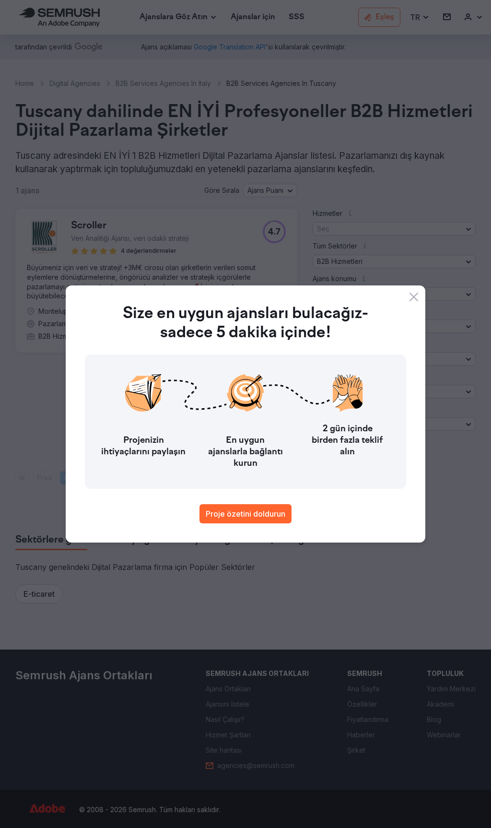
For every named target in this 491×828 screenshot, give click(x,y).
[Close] (413, 296)
